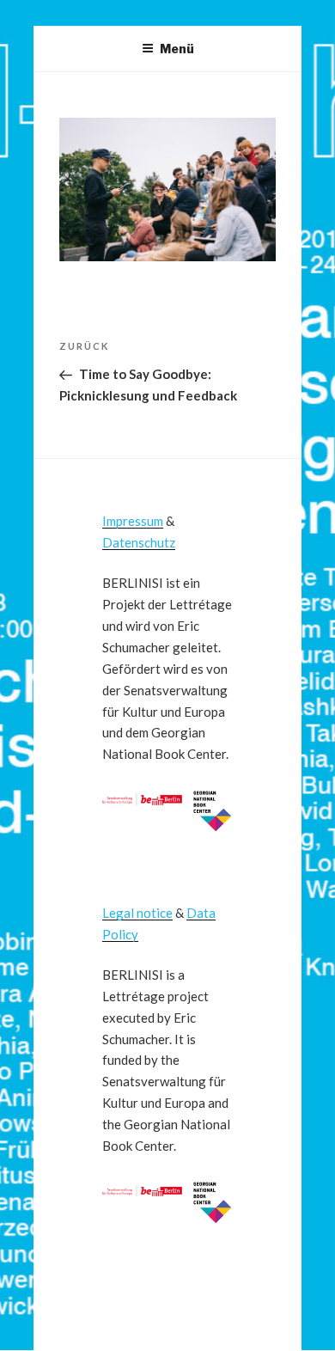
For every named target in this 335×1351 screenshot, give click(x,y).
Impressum (132, 521)
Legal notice (137, 912)
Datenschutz (138, 542)
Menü (177, 48)
